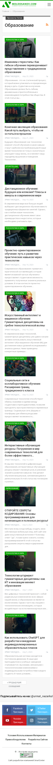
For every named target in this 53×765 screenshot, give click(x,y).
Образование (12, 488)
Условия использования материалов (26, 735)
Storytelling (12, 166)
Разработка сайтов (38, 739)
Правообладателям (15, 739)
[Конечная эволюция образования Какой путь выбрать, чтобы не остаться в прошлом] (20, 113)
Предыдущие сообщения (14, 683)
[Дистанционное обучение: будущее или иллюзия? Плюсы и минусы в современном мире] (20, 174)
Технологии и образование (16, 40)
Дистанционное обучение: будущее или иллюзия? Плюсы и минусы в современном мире (25, 192)
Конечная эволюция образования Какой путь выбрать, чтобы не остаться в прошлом (26, 130)
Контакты (27, 743)
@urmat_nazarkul (42, 696)
